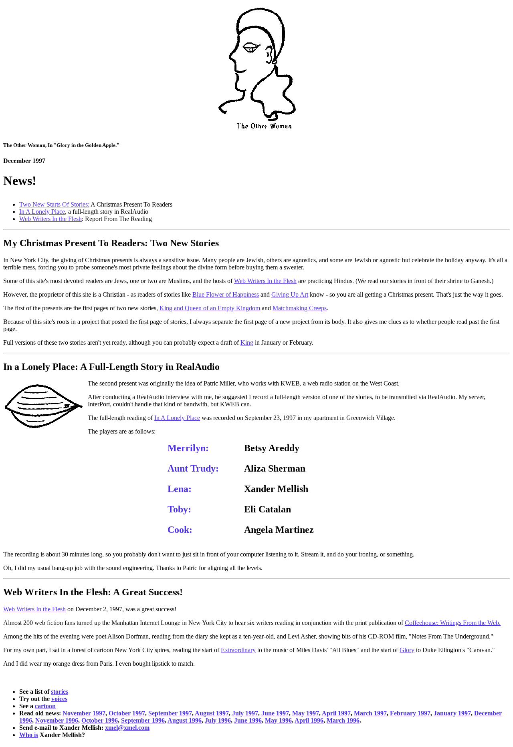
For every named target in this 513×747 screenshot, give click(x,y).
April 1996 (309, 720)
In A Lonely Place (42, 211)
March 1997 (370, 713)
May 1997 (305, 713)
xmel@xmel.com (127, 727)
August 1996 (185, 720)
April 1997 (336, 713)
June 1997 (275, 713)
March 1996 (343, 720)
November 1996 (56, 720)
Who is (28, 734)
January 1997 (452, 713)
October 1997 (127, 713)
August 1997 (212, 713)
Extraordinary (238, 650)
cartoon (45, 706)
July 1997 (245, 713)
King (246, 342)
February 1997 (410, 713)
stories (59, 691)
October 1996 (99, 720)
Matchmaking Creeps (300, 308)
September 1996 (143, 720)
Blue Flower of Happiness (225, 294)
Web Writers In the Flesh (50, 218)
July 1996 (218, 720)
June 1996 (248, 720)
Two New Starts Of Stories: (54, 204)
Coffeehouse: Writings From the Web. (453, 622)
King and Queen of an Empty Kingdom (210, 308)
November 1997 (84, 713)
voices (59, 698)
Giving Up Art (289, 294)
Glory (407, 650)
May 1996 (278, 720)
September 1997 (170, 713)
